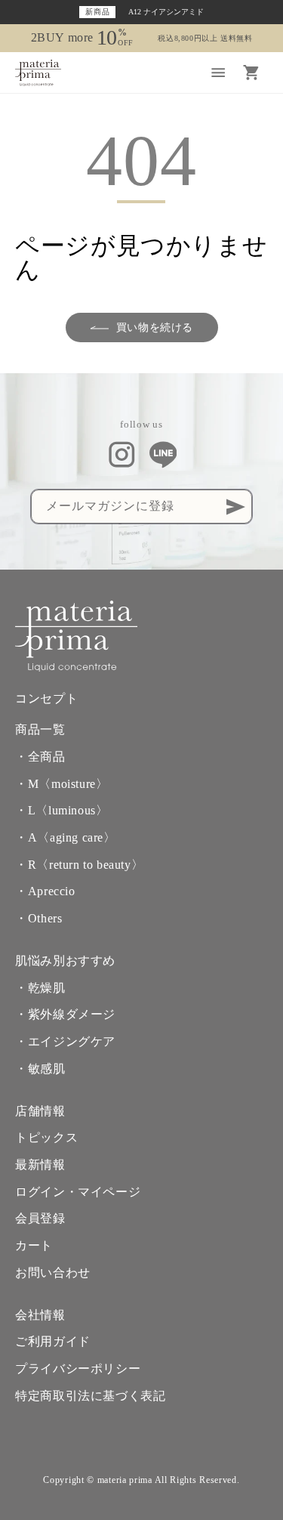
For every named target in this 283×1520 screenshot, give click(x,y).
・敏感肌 (40, 1069)
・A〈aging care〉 (65, 838)
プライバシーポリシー (77, 1369)
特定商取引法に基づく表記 (90, 1396)
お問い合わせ (53, 1273)
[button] (218, 72)
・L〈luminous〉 (61, 810)
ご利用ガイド (53, 1342)
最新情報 (40, 1165)
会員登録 (40, 1218)
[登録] (235, 506)
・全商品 (40, 757)
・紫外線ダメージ (65, 1014)
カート (34, 1246)
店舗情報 (40, 1111)
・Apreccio (45, 891)
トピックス (46, 1138)
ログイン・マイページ (77, 1192)
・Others (38, 918)
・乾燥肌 (40, 988)
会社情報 (40, 1315)
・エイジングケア (65, 1042)
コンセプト (46, 699)
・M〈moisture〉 (61, 784)
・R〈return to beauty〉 (79, 865)
